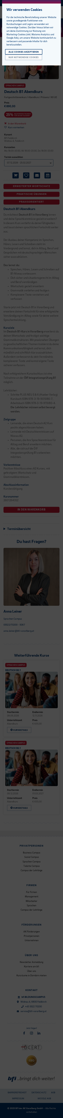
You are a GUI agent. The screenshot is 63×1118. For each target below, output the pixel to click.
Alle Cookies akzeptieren (24, 52)
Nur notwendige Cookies (24, 57)
